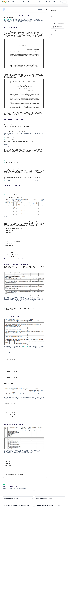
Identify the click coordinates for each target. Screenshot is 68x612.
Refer (49, 1)
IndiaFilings (4, 5)
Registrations (14, 1)
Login (64, 1)
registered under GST (8, 19)
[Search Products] (61, 2)
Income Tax (27, 1)
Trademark (19, 1)
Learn (8, 5)
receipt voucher (25, 346)
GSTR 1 (13, 23)
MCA (31, 1)
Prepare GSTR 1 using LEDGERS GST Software (27, 182)
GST (23, 1)
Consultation (41, 1)
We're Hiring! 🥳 (54, 1)
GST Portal (6, 180)
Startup (9, 1)
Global (46, 1)
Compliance (36, 1)
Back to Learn (6, 481)
